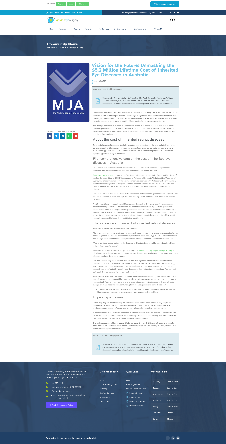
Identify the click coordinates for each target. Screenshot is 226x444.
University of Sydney (147, 250)
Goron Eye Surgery (164, 250)
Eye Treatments (140, 29)
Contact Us (158, 29)
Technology (104, 29)
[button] (172, 20)
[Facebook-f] (171, 13)
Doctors (77, 29)
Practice (62, 29)
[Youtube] (178, 13)
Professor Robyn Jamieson (104, 175)
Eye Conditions (120, 29)
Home (51, 29)
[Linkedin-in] (175, 13)
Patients (88, 29)
